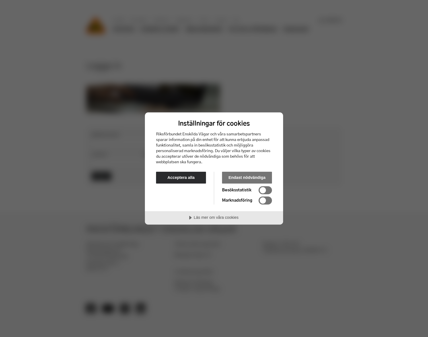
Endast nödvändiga (246, 177)
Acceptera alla (181, 177)
